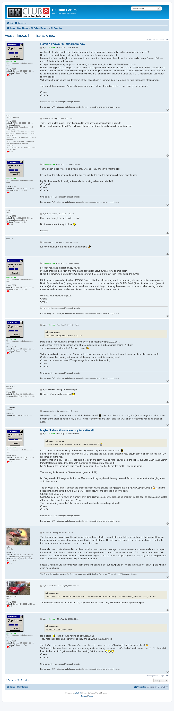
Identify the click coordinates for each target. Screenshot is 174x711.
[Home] (29, 12)
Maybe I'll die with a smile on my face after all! (67, 430)
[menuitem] (9, 23)
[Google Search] (159, 8)
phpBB (78, 693)
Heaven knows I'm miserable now (30, 35)
